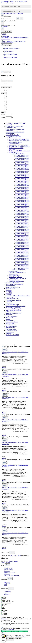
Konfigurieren (18, 638)
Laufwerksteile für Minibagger (13, 310)
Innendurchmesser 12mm (21, 178)
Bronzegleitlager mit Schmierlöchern (18, 145)
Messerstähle (9, 314)
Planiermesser (9, 317)
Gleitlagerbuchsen (13, 152)
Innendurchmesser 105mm (22, 166)
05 (6, 96)
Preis (2, 112)
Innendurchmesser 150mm (22, 188)
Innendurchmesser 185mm (22, 201)
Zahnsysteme (9, 333)
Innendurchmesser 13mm (21, 182)
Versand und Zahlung (9, 572)
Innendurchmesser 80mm (21, 264)
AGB (5, 585)
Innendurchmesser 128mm (22, 177)
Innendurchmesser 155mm (22, 190)
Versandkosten (4, 618)
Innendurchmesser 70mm (21, 261)
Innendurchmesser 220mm (22, 213)
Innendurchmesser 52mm (21, 253)
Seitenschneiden (10, 323)
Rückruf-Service (8, 568)
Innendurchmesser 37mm (21, 242)
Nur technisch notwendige (7, 638)
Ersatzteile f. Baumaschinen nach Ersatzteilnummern (14, 284)
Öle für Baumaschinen (11, 316)
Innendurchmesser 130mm (22, 180)
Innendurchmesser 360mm (22, 237)
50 (6, 109)
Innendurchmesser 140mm (22, 184)
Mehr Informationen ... (21, 636)
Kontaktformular (13, 561)
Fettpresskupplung (10, 288)
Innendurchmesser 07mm (21, 161)
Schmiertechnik (10, 320)
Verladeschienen (10, 332)
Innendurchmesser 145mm (22, 185)
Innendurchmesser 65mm (21, 259)
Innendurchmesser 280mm (22, 226)
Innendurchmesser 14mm (21, 187)
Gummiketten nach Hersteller (13, 300)
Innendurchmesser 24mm (21, 219)
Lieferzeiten (7, 574)
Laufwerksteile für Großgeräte (13, 309)
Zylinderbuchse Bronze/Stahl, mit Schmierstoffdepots (17, 279)
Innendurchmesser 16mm (21, 194)
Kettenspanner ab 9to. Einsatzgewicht (15, 306)
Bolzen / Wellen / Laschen (12, 135)
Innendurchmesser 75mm (21, 262)
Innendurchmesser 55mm (21, 255)
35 (6, 106)
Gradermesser (9, 297)
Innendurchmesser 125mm (22, 175)
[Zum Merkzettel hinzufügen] (5, 350)
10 (6, 98)
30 (6, 104)
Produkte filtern (7, 72)
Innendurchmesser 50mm (21, 252)
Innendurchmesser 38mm (21, 243)
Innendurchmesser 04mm (21, 156)
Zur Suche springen (20, 1)
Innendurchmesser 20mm (21, 209)
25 (6, 102)
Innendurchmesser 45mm (21, 251)
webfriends (11, 629)
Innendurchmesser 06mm (21, 159)
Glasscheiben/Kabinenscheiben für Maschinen (18, 295)
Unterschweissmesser (11, 330)
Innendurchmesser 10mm (21, 168)
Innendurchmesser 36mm (21, 240)
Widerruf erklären (5, 39)
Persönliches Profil (11, 37)
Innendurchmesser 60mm (21, 256)
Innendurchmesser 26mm (21, 224)
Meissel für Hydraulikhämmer (13, 313)
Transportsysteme (10, 327)
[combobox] (8, 19)
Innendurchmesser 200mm (22, 207)
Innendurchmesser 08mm (21, 162)
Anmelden (3, 34)
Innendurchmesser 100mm (22, 165)
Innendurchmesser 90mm (21, 266)
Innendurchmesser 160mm (22, 193)
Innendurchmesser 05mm (21, 158)
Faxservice (7, 571)
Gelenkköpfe (9, 293)
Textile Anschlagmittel (11, 326)
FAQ (5, 593)
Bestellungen (24, 37)
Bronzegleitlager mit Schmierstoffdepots (19, 146)
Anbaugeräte (9, 124)
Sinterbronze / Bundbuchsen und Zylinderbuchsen (17, 273)
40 (6, 107)
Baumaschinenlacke (11, 127)
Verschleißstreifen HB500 (12, 335)
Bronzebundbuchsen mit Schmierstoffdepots (15, 142)
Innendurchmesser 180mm (22, 200)
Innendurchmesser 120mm (22, 174)
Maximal (7, 117)
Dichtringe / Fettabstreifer (12, 282)
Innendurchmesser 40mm (21, 245)
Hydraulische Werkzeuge (12, 304)
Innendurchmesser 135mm (22, 181)
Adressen (18, 37)
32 (6, 90)
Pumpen (8, 319)
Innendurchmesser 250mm (22, 220)
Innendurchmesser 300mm (22, 229)
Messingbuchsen (13, 271)
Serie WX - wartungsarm (18, 269)
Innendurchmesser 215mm (22, 211)
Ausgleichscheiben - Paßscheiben (14, 126)
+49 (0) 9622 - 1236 (15, 555)
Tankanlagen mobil (11, 324)
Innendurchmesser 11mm (21, 172)
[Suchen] (17, 18)
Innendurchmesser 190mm (22, 204)
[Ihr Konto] (2, 28)
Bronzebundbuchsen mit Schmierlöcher (19, 140)
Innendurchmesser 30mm (21, 230)
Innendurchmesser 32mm (21, 233)
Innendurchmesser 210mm (22, 210)
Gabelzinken (9, 291)
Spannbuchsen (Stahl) (14, 275)
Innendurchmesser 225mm (22, 214)
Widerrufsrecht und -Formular (11, 575)
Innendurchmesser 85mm (21, 265)
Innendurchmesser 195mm (22, 206)
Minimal (6, 114)
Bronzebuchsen (13, 137)
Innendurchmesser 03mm (21, 155)
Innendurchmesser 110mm (22, 169)
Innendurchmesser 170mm (22, 195)
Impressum (7, 582)
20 (6, 101)
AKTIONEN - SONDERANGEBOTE (16, 123)
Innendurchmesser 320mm (22, 232)
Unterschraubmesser (11, 329)
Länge (3, 93)
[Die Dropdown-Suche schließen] (21, 18)
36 (6, 84)
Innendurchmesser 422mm (22, 248)
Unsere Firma (7, 591)
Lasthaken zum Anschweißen (13, 307)
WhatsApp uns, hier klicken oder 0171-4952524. (15, 631)
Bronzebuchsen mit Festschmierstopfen (19, 139)
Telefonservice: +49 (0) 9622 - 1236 (10, 6)
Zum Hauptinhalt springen (8, 1)
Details (4, 367)
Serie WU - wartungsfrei (18, 153)
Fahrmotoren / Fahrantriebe (13, 287)
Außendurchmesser (6, 81)
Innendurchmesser (5, 87)
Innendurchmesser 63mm (21, 258)
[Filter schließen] (1, 79)
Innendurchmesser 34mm (21, 235)
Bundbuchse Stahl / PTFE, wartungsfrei (19, 151)
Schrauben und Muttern (12, 322)
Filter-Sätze (8, 290)
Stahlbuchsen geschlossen (15, 277)
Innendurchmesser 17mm (21, 198)
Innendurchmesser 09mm (21, 164)
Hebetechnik (9, 303)
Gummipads (9, 301)
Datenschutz (7, 583)
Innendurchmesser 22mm (21, 216)
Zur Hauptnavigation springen (14, 2)
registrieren (6, 36)
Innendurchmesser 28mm (21, 227)
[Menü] (2, 15)
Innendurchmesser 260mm (22, 223)
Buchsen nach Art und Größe (13, 136)
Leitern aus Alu (10, 311)
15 (6, 99)
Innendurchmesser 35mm (21, 236)
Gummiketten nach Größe (12, 298)
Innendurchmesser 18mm (21, 203)
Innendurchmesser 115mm (22, 171)
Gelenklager (9, 294)
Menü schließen (7, 31)
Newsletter (7, 594)
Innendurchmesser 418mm (22, 246)
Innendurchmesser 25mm (21, 222)
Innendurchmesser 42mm (21, 249)
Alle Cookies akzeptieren (7, 640)
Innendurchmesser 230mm (22, 217)
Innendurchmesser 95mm (21, 268)
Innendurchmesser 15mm (21, 191)
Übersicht (3, 37)
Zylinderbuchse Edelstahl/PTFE (17, 281)
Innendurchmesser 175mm (22, 197)
